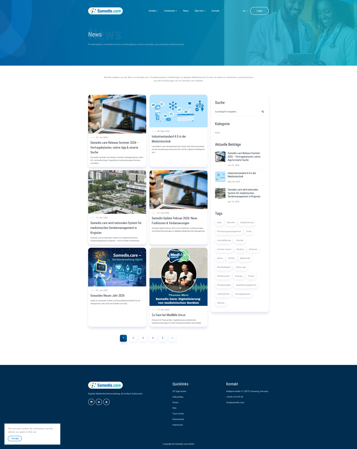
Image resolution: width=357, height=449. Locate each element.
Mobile (231, 258)
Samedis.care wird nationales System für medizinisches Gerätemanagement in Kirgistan (116, 228)
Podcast (239, 276)
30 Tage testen (179, 391)
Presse (251, 276)
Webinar (221, 303)
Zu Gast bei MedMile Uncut (168, 315)
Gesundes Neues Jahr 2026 (107, 295)
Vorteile (152, 10)
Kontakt (215, 10)
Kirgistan (253, 249)
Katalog (240, 249)
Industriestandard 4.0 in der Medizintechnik (242, 174)
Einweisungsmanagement (229, 231)
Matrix (220, 258)
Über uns (199, 10)
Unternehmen (223, 294)
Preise (175, 402)
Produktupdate (224, 285)
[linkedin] (99, 402)
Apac (219, 222)
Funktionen (169, 10)
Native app (241, 267)
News (186, 10)
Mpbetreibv (245, 258)
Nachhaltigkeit (224, 267)
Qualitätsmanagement (246, 285)
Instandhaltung (224, 240)
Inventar (239, 240)
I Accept (15, 438)
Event (248, 231)
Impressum (178, 425)
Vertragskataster (242, 294)
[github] (91, 402)
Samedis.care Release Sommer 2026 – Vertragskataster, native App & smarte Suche (114, 147)
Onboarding (178, 397)
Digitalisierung (247, 222)
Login (259, 10)
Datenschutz (178, 419)
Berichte (231, 222)
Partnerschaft (223, 276)
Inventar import (224, 249)
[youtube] (106, 402)
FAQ (174, 408)
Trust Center (178, 413)
